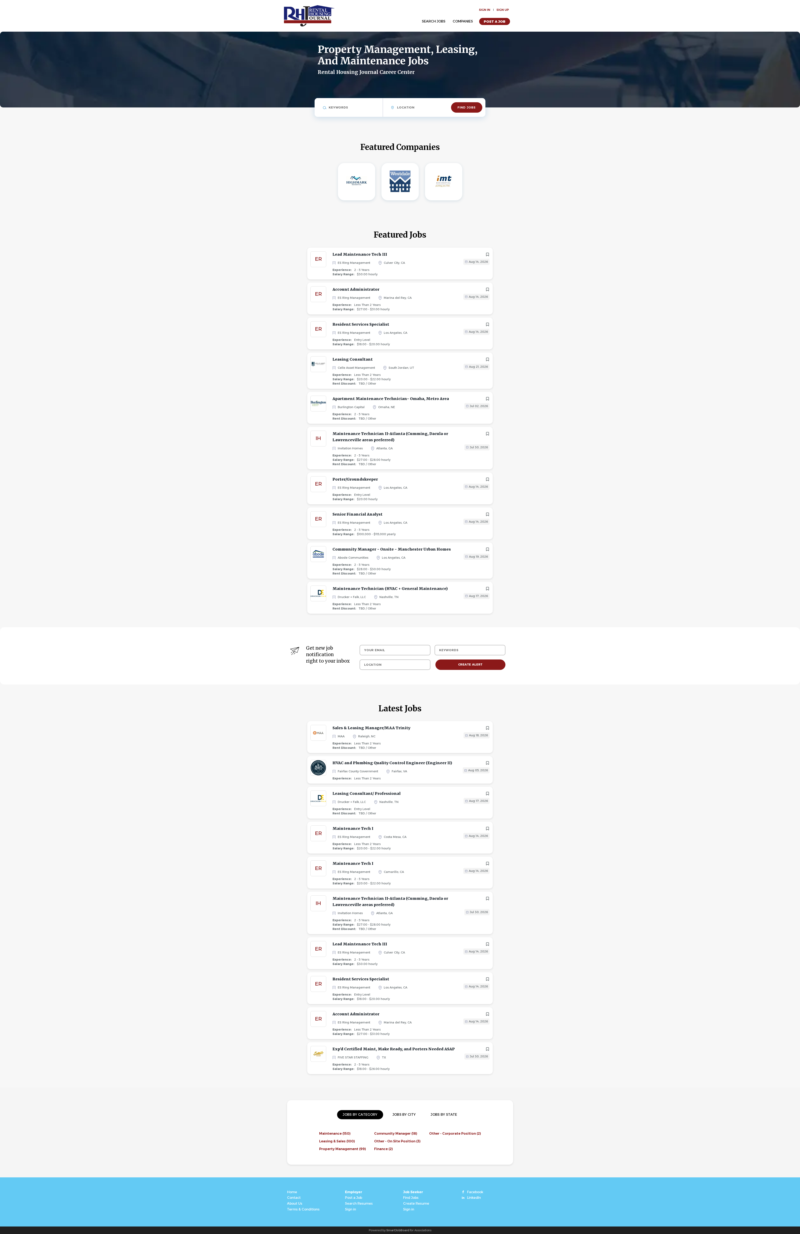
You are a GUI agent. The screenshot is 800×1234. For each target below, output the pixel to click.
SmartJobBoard (397, 1230)
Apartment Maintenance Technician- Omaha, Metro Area (390, 398)
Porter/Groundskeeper (355, 479)
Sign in (484, 10)
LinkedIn (474, 1198)
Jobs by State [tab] (444, 1115)
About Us (294, 1203)
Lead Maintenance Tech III (359, 254)
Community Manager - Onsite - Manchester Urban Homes (391, 549)
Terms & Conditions (303, 1209)
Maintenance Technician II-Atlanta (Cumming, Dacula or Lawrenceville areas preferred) (390, 436)
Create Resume (416, 1203)
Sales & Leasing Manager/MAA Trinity (371, 727)
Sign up (502, 10)
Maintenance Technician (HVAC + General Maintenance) (390, 588)
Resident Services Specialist (360, 324)
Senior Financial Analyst (357, 514)
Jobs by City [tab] (404, 1115)
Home (292, 1192)
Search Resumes (359, 1203)
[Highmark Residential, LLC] (356, 181)
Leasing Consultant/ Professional (366, 793)
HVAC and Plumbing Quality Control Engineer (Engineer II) (392, 762)
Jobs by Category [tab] (360, 1115)
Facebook (475, 1192)
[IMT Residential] (443, 181)
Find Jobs (467, 107)
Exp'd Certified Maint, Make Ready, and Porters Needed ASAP (393, 1049)
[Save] (487, 254)
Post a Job (494, 22)
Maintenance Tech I (352, 828)
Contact (294, 1198)
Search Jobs (433, 21)
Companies (463, 21)
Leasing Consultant (352, 359)
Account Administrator (355, 289)
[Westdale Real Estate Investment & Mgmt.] (400, 181)
